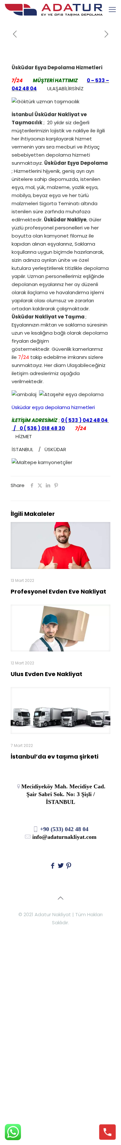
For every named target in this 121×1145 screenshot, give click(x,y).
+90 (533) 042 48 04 (63, 829)
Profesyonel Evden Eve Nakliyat (58, 591)
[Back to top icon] (60, 898)
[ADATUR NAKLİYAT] (54, 10)
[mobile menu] (112, 9)
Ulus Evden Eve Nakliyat (46, 674)
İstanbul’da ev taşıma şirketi (54, 756)
